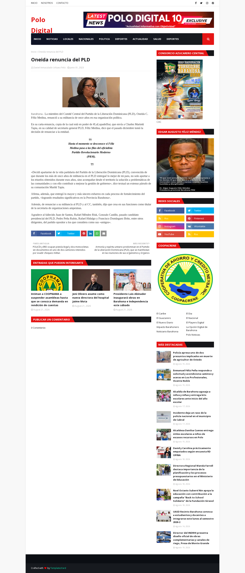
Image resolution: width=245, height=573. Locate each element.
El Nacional (192, 318)
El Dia (189, 313)
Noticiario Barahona (167, 331)
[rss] (170, 218)
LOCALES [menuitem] (68, 39)
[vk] (200, 226)
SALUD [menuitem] (157, 39)
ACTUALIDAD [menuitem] (140, 39)
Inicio (33, 51)
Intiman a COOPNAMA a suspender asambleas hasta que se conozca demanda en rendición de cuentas (49, 299)
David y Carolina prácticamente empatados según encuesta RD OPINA (192, 451)
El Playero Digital (195, 322)
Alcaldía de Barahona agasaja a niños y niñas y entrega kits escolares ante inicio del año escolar (191, 397)
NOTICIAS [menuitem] (52, 39)
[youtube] (170, 234)
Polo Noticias (193, 334)
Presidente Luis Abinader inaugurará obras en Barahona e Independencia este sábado (131, 299)
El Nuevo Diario (165, 322)
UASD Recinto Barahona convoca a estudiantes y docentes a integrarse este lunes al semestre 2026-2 (193, 517)
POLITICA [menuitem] (104, 39)
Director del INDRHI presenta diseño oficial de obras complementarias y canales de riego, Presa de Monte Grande (191, 538)
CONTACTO (62, 2)
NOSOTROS (47, 2)
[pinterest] (212, 3)
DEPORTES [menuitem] (121, 39)
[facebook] (195, 3)
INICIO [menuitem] (37, 39)
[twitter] (201, 3)
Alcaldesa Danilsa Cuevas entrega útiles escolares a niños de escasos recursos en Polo (193, 434)
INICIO (34, 2)
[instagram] (207, 3)
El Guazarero (164, 318)
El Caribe (161, 313)
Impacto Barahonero (168, 327)
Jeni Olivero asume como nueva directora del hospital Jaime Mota (90, 297)
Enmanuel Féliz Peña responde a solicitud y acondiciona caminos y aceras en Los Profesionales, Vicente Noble (193, 376)
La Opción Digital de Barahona (197, 328)
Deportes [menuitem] (173, 39)
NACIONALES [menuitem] (86, 39)
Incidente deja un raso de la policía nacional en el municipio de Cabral (192, 416)
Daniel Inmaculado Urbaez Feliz (50, 67)
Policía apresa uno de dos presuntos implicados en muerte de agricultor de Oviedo (193, 356)
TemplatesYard (58, 568)
